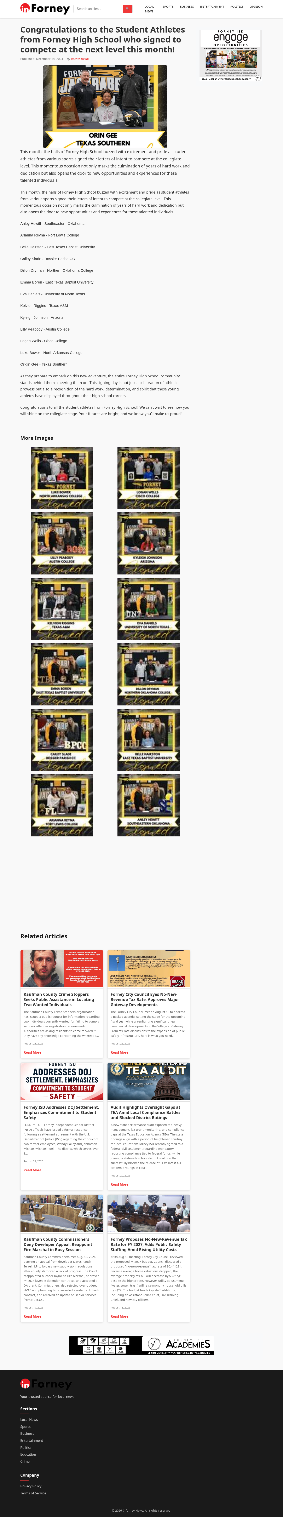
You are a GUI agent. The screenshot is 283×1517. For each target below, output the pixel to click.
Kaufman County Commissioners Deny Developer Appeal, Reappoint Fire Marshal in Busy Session (58, 1244)
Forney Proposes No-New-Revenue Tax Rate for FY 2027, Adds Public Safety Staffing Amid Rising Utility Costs (149, 1244)
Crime (25, 1461)
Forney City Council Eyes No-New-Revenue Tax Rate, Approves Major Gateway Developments (145, 999)
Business (187, 6)
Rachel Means (80, 59)
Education (28, 1454)
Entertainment (212, 6)
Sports (168, 6)
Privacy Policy (30, 1486)
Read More (32, 1052)
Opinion (256, 6)
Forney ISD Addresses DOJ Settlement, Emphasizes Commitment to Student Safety (61, 1112)
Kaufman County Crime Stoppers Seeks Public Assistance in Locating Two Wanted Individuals (59, 999)
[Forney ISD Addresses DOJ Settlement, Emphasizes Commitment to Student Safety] (62, 1082)
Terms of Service (33, 1493)
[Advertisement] (105, 894)
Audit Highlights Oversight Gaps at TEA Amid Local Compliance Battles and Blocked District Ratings (145, 1112)
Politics (236, 6)
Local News (149, 9)
